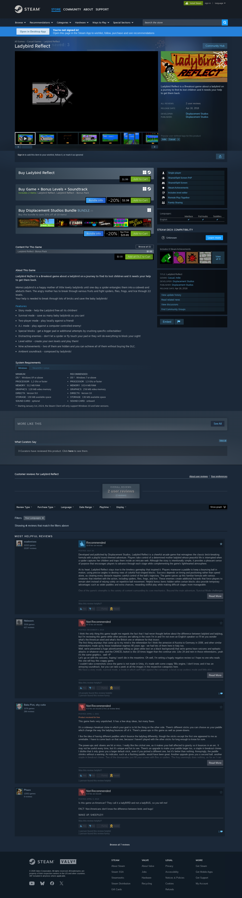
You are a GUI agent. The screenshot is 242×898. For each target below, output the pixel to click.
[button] (20, 22)
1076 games (29, 708)
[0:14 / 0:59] (86, 91)
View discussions (169, 304)
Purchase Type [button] (45, 507)
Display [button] (120, 507)
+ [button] (178, 139)
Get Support (202, 877)
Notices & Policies (174, 877)
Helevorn (29, 620)
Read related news (170, 299)
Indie (164, 139)
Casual (172, 139)
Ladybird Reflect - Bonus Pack (73, 192)
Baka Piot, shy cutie (35, 704)
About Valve (148, 866)
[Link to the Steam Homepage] (27, 12)
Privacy (169, 866)
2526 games (29, 624)
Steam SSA (117, 872)
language (219, 3)
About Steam (118, 866)
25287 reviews (30, 548)
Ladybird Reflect (46, 192)
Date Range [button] (85, 507)
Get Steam (201, 866)
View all (223, 441)
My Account (202, 883)
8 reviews (28, 797)
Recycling (147, 883)
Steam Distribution (120, 883)
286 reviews (29, 711)
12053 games (30, 794)
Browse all (145, 246)
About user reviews (198, 476)
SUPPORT (102, 9)
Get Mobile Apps (204, 872)
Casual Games (34, 41)
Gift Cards (116, 889)
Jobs (144, 872)
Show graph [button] (216, 507)
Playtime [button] (104, 507)
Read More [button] (215, 596)
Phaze (27, 790)
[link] (118, 200)
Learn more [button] (214, 237)
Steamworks (117, 877)
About (88, 9)
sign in (208, 3)
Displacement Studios (197, 113)
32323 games (30, 545)
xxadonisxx (30, 541)
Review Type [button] (23, 507)
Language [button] (66, 507)
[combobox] (182, 22)
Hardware (146, 877)
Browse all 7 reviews (120, 844)
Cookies (169, 883)
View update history (171, 295)
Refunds (169, 889)
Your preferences (219, 476)
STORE (56, 9)
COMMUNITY (72, 9)
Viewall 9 (218, 257)
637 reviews (29, 627)
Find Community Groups (173, 309)
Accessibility (172, 872)
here (71, 451)
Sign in (21, 155)
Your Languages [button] (33, 518)
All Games (20, 41)
